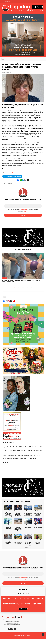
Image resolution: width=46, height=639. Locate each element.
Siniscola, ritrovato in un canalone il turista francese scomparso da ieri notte (19, 453)
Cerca (4, 290)
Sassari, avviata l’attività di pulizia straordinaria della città (8, 541)
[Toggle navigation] (3, 59)
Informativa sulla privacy (23, 209)
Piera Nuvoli (10, 183)
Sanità (4, 277)
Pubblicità (28, 635)
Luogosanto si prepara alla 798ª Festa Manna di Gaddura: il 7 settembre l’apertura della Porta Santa (28, 543)
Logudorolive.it (14, 172)
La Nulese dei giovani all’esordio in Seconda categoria (38, 541)
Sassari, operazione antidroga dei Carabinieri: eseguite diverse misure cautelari (20, 446)
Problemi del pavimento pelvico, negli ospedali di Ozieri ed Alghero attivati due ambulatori (21, 281)
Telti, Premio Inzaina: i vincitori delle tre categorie (38, 526)
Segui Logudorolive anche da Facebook (12, 176)
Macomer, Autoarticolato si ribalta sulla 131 (28, 526)
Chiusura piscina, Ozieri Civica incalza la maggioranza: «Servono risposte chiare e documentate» (18, 528)
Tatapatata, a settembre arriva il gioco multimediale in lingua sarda (18, 541)
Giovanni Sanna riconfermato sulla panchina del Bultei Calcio (16, 458)
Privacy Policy (25, 211)
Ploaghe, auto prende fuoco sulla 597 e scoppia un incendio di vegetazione (19, 455)
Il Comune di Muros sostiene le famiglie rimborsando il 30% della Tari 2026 (19, 450)
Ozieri (4, 183)
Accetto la (23, 211)
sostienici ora (23, 608)
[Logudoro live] (23, 8)
